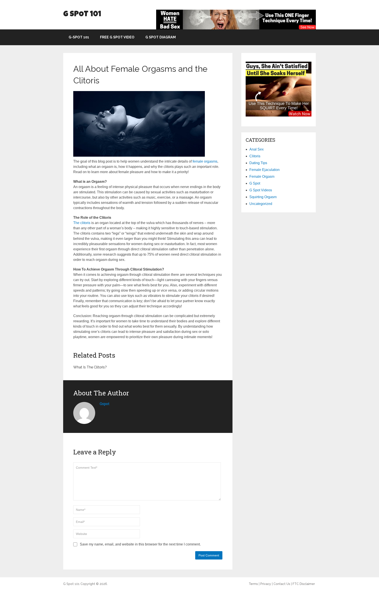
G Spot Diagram (160, 37)
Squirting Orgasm (263, 197)
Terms (253, 584)
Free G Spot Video (117, 37)
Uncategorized (260, 204)
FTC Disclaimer (304, 584)
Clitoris (254, 156)
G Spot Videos (260, 190)
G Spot (254, 183)
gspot (104, 403)
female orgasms (205, 161)
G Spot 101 (82, 14)
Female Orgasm (261, 176)
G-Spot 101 (79, 37)
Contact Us (282, 584)
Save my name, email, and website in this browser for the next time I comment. (140, 544)
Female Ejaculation (264, 170)
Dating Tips (258, 163)
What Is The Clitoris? (90, 367)
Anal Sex (256, 149)
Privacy (265, 584)
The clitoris (81, 223)
